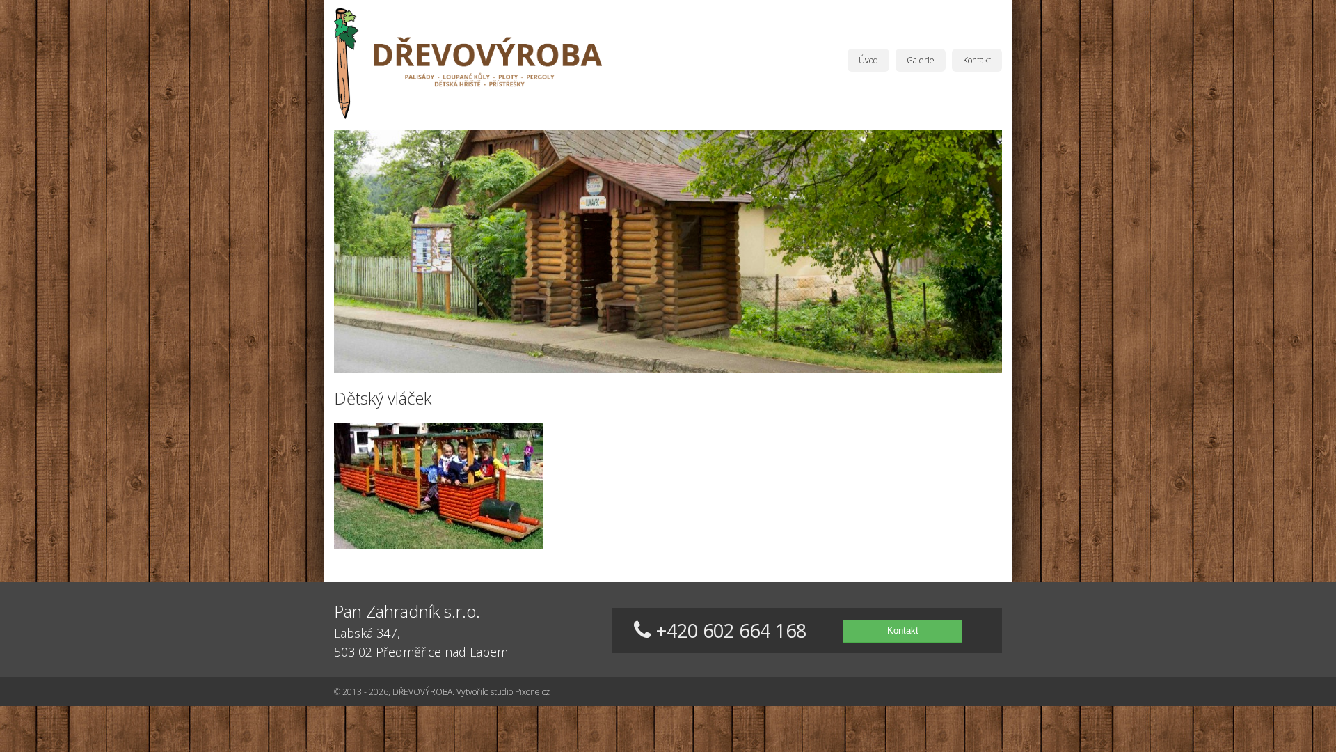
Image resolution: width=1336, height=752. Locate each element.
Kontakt (977, 60)
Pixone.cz (532, 692)
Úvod (868, 60)
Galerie (921, 60)
